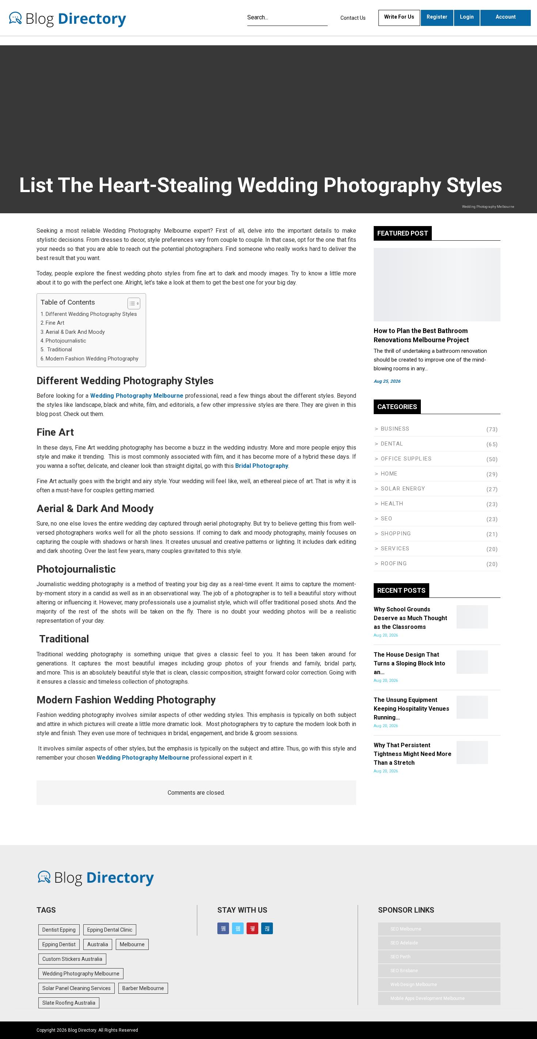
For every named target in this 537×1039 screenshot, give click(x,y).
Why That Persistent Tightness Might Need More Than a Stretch (413, 754)
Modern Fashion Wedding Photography (92, 359)
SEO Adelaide (404, 943)
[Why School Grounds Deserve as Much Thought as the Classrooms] (472, 617)
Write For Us (399, 17)
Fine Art (56, 323)
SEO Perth (401, 956)
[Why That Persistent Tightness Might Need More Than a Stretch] (472, 752)
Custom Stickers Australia (72, 959)
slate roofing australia (68, 1003)
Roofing (394, 563)
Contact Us (353, 18)
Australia (97, 944)
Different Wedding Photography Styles (91, 314)
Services (395, 548)
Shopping (396, 533)
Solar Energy (403, 488)
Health (392, 503)
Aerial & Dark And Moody (76, 332)
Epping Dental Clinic (109, 930)
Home (389, 473)
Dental (392, 443)
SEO (387, 518)
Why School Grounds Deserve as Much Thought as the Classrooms (410, 618)
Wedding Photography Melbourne (143, 757)
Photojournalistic (66, 341)
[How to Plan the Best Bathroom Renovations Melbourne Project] (437, 284)
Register (437, 17)
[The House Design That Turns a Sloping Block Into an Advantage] (472, 662)
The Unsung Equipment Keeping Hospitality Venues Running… (411, 708)
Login (467, 17)
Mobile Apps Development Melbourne (428, 998)
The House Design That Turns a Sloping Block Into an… (409, 663)
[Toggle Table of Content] (130, 303)
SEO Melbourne (406, 929)
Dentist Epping (59, 930)
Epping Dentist (59, 944)
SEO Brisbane (404, 970)
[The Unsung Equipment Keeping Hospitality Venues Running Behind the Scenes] (472, 707)
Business (395, 428)
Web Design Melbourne (414, 984)
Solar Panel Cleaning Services (76, 988)
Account (506, 17)
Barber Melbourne (143, 988)
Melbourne (132, 944)
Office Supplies (406, 458)
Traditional (59, 350)
